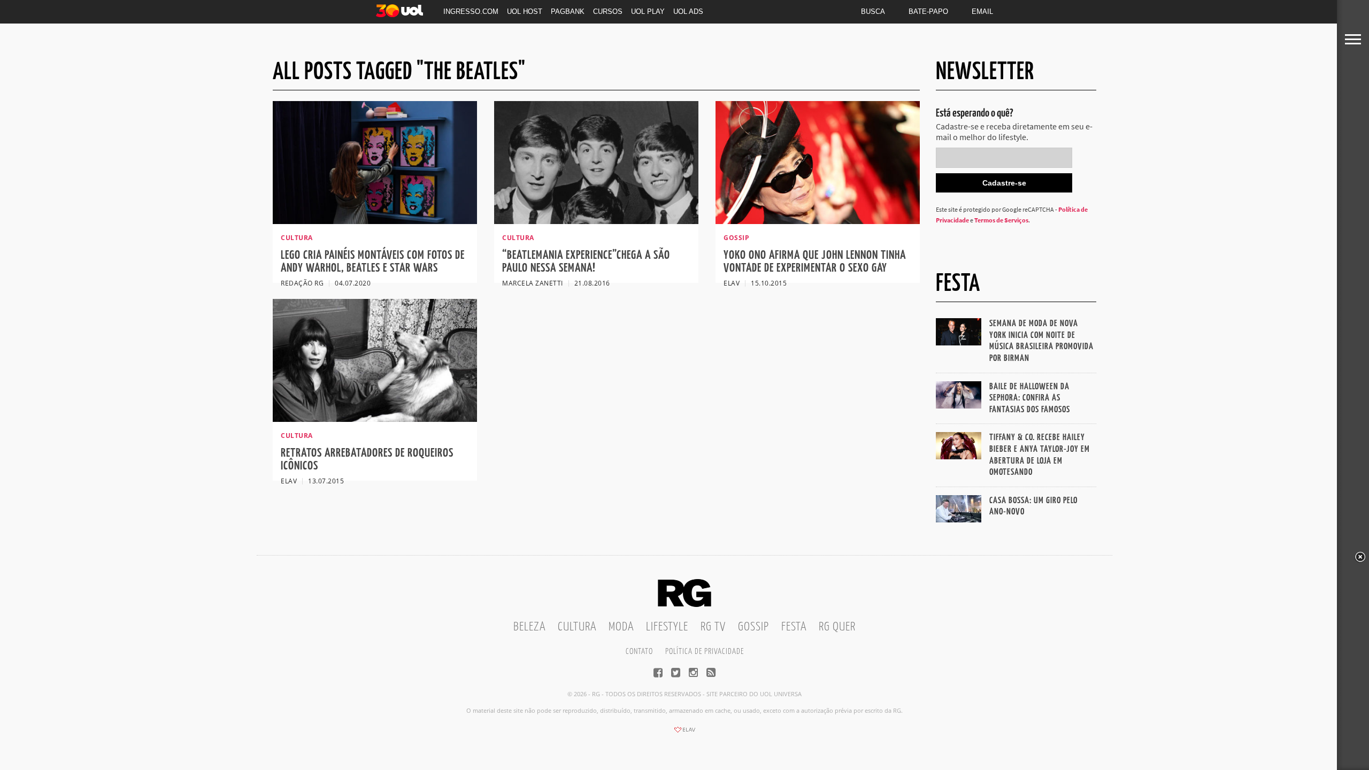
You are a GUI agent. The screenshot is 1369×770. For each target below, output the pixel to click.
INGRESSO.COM (470, 11)
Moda (621, 627)
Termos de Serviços (1001, 220)
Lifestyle (667, 627)
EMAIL (982, 11)
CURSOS (607, 11)
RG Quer (837, 627)
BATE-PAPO (928, 11)
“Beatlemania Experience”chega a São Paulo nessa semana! (586, 261)
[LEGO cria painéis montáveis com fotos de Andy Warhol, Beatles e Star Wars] (375, 220)
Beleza (529, 627)
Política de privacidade (704, 652)
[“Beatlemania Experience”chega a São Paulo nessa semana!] (596, 220)
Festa (793, 627)
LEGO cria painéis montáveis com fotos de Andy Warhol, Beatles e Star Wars (373, 261)
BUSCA (873, 11)
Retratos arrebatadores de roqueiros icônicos (367, 459)
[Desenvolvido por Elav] (684, 733)
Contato (639, 652)
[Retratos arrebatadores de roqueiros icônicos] (375, 418)
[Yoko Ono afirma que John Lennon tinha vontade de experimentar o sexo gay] (818, 220)
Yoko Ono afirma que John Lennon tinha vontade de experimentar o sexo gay (815, 261)
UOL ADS (688, 11)
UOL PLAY (648, 11)
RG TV (713, 627)
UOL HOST (524, 11)
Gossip (753, 627)
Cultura (577, 627)
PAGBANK (567, 11)
